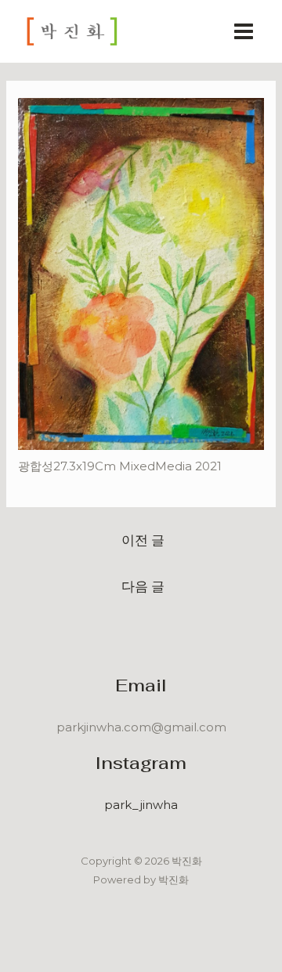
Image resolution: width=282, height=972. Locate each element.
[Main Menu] (244, 32)
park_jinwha (141, 804)
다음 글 (142, 586)
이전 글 (142, 539)
